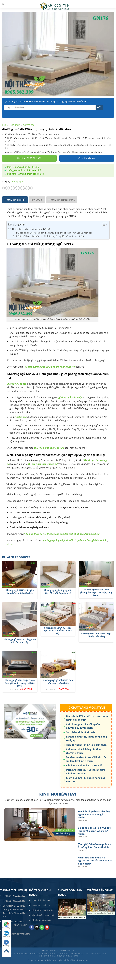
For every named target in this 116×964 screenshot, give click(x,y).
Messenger (6, 946)
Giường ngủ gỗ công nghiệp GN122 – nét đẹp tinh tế (58, 591)
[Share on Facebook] (9, 188)
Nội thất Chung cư (30, 954)
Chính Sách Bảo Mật (41, 920)
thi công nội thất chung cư (42, 463)
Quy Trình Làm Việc (41, 900)
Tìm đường (6, 928)
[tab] (15, 199)
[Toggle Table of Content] (103, 225)
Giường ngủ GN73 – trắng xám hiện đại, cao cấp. (20, 641)
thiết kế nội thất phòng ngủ (49, 447)
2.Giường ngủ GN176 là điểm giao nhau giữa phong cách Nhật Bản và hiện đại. (54, 232)
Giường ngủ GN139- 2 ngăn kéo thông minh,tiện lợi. (20, 591)
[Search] (3, 4)
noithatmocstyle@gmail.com (16, 933)
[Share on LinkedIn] (30, 188)
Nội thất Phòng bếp (51, 954)
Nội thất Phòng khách (73, 954)
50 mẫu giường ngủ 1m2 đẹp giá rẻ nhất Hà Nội (50, 366)
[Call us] (41, 927)
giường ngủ (20, 417)
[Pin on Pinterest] (25, 188)
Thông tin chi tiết (15, 199)
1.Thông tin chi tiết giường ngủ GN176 (30, 229)
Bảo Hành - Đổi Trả (41, 905)
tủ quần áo (80, 540)
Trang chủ (14, 954)
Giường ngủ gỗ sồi (16, 383)
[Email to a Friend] (20, 188)
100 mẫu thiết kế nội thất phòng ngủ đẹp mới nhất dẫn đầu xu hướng (61, 533)
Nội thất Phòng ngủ (96, 954)
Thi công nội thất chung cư (53, 956)
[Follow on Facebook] (31, 927)
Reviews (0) (37, 199)
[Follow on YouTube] (47, 927)
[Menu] (112, 4)
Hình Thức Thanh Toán (42, 910)
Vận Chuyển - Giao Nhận (43, 915)
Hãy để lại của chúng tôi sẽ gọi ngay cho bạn (50, 101)
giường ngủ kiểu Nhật (70, 397)
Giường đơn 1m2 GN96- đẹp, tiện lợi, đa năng (96, 635)
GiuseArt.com (82, 960)
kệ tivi (10, 544)
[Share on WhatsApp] (4, 188)
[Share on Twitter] (15, 188)
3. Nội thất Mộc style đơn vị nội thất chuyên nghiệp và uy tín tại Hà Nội (50, 236)
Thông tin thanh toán (61, 199)
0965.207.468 (19, 895)
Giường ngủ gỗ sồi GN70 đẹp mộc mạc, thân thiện (58, 681)
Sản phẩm (15, 124)
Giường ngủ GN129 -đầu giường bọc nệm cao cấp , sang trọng (96, 592)
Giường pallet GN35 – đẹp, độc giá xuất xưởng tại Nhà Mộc (58, 630)
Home (5, 124)
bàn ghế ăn (93, 540)
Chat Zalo (6, 937)
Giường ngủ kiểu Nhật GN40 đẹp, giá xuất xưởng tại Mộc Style (20, 683)
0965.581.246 (19, 901)
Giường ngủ (28, 124)
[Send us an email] (36, 927)
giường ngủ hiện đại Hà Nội (58, 540)
